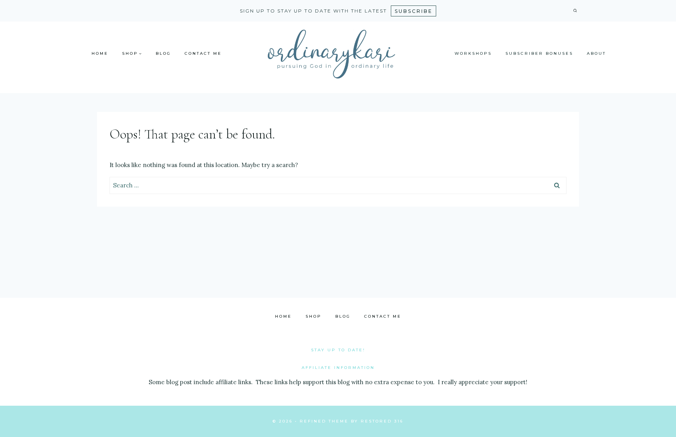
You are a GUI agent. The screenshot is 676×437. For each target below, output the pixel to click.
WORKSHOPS (473, 53)
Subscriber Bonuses (539, 53)
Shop (314, 316)
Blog (163, 53)
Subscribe (414, 11)
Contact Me (203, 53)
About (596, 53)
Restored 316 (382, 421)
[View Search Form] (575, 11)
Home (100, 53)
